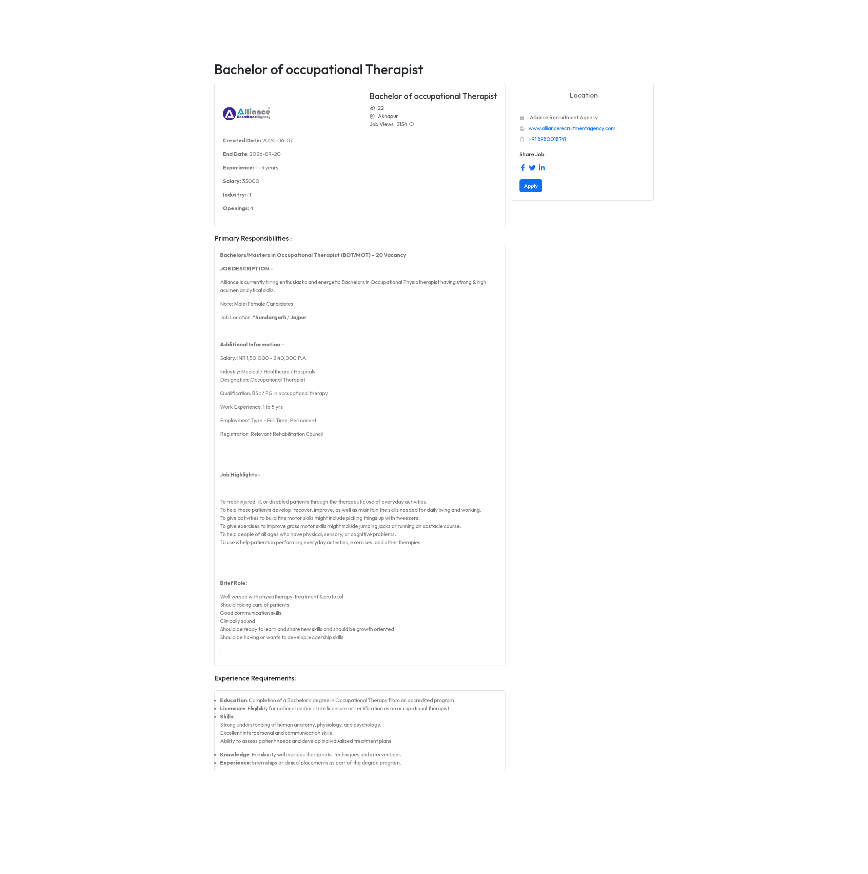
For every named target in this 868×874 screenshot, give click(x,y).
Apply (531, 185)
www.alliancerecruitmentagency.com (572, 128)
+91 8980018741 (547, 139)
